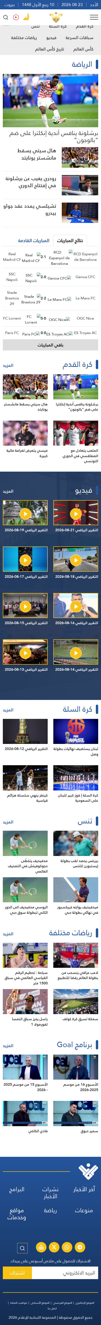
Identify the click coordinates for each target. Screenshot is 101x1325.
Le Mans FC (85, 298)
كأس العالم (83, 49)
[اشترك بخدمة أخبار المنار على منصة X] (54, 1247)
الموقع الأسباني (40, 1302)
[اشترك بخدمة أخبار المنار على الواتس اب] (67, 1247)
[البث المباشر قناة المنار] (41, 1247)
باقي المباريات (50, 345)
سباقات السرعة (79, 37)
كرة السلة (58, 26)
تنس (35, 26)
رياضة (50, 1210)
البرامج (16, 1189)
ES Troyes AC (85, 332)
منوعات (84, 1210)
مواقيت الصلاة (18, 1302)
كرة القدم (84, 26)
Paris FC (12, 332)
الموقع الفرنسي (62, 1302)
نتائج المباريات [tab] (70, 240)
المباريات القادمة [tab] (33, 240)
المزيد (8, 365)
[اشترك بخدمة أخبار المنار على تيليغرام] (80, 1247)
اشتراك (17, 1272)
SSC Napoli (12, 277)
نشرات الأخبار (51, 1193)
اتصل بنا (52, 1308)
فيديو (51, 37)
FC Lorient (12, 318)
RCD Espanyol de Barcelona (85, 257)
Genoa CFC (85, 276)
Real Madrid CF (12, 257)
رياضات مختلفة (24, 37)
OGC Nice (85, 318)
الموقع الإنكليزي (85, 1302)
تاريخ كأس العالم (49, 49)
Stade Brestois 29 (12, 298)
